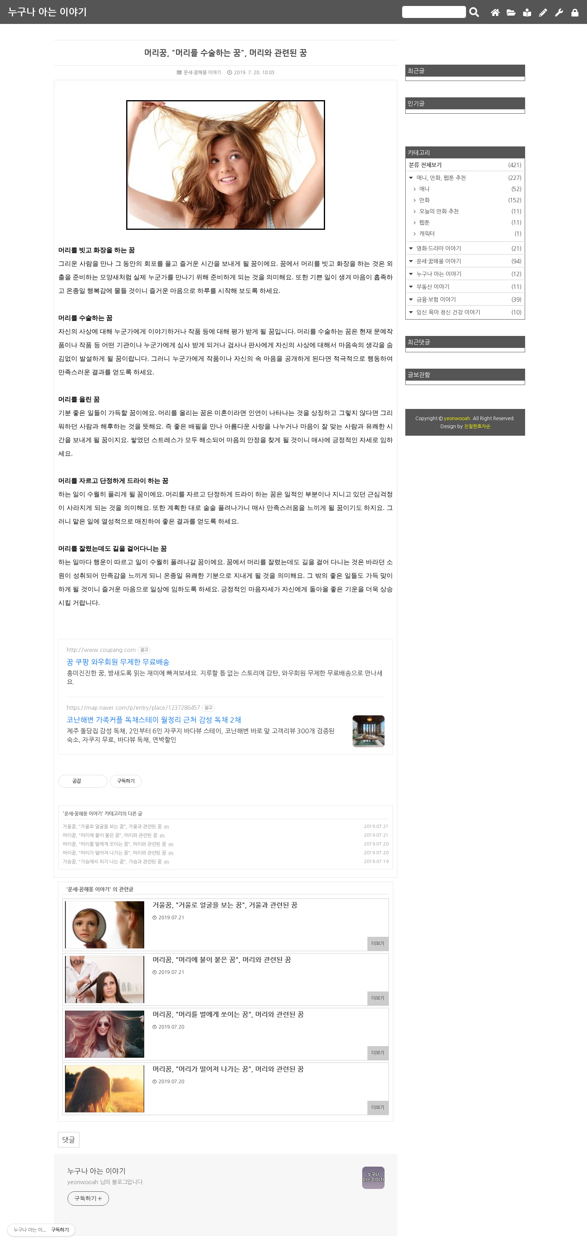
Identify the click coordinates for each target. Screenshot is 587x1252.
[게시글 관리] (98, 781)
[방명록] (527, 13)
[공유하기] (88, 781)
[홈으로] (495, 13)
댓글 (68, 1139)
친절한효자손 (477, 426)
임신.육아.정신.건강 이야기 (468, 312)
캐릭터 (470, 234)
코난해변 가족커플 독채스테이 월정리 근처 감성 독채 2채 (154, 720)
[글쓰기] (543, 13)
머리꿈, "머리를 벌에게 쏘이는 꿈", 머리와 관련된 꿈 (114, 844)
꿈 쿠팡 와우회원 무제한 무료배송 (118, 662)
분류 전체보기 (465, 165)
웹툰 (470, 222)
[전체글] (511, 13)
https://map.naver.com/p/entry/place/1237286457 (133, 708)
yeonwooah (457, 418)
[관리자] (559, 13)
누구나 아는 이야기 (47, 12)
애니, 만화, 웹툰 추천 (468, 178)
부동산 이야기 (468, 287)
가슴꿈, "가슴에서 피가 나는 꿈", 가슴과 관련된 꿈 (112, 861)
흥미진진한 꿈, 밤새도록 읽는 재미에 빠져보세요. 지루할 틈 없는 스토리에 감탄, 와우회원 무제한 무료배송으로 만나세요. (225, 677)
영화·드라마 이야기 (468, 248)
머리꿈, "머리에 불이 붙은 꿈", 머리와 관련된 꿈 (110, 835)
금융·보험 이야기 (468, 299)
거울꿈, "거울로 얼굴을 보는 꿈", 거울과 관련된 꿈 (112, 826)
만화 (470, 200)
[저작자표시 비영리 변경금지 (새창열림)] (152, 781)
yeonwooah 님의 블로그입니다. (105, 1182)
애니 (470, 189)
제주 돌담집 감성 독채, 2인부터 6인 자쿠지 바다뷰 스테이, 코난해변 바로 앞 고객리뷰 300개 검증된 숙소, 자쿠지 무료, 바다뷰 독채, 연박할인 (201, 735)
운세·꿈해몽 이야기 (202, 72)
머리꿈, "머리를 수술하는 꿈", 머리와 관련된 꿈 (225, 52)
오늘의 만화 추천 (470, 211)
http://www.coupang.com (101, 650)
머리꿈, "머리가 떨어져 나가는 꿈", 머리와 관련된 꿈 (114, 853)
